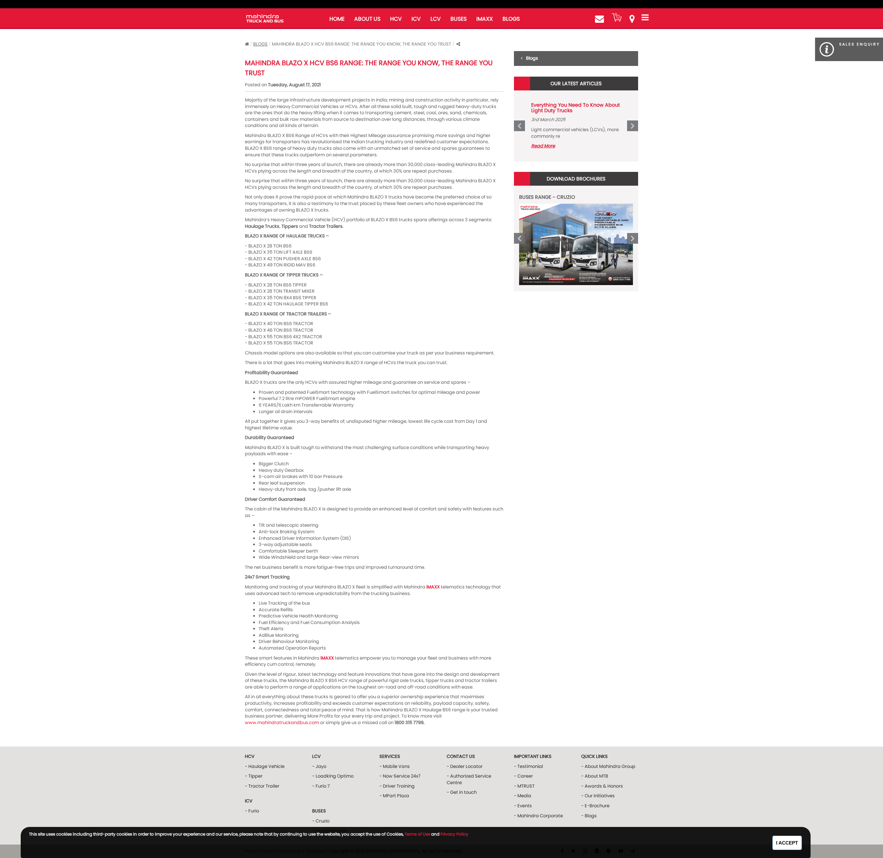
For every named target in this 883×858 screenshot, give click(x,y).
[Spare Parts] (616, 17)
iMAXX (484, 18)
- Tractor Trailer (262, 786)
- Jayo (319, 766)
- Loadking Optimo (333, 776)
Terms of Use (417, 834)
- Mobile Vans (394, 766)
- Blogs (589, 815)
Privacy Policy (454, 834)
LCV (435, 18)
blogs (511, 18)
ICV (416, 18)
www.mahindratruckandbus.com (282, 722)
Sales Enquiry (859, 44)
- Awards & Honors (602, 786)
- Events (523, 805)
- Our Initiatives (598, 795)
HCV (396, 18)
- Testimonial (528, 766)
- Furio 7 (321, 786)
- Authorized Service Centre (469, 779)
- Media (522, 795)
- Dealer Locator (465, 766)
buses (458, 18)
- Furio (252, 811)
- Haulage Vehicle (265, 766)
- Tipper (253, 776)
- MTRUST (524, 786)
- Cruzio (320, 821)
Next (632, 125)
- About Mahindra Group (608, 766)
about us (367, 18)
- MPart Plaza (394, 795)
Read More (543, 146)
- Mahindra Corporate (538, 815)
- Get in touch (462, 792)
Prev (519, 125)
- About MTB (594, 776)
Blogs (260, 44)
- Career (523, 776)
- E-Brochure (595, 805)
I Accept (787, 843)
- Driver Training (397, 786)
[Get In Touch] (599, 18)
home (337, 18)
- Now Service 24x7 (399, 776)
